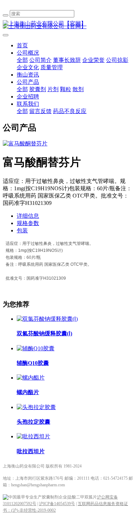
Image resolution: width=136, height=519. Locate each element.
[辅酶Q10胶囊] (35, 348)
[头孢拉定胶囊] (36, 407)
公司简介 (40, 60)
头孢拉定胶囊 (33, 422)
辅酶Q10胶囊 (33, 363)
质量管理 (51, 67)
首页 (22, 45)
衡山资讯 (28, 75)
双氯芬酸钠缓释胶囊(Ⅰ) (44, 333)
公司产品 (28, 82)
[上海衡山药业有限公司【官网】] (68, 23)
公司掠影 (117, 60)
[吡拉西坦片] (33, 436)
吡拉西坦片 (31, 451)
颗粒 (65, 89)
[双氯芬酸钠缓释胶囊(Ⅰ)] (47, 319)
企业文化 (28, 67)
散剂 (78, 89)
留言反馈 (40, 111)
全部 (22, 60)
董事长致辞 (67, 60)
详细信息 (28, 216)
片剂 (53, 89)
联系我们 (28, 104)
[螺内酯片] (31, 378)
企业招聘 (28, 96)
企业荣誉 (93, 60)
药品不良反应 (69, 111)
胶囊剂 (37, 89)
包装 (22, 230)
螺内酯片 (28, 392)
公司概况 (28, 53)
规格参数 (28, 223)
